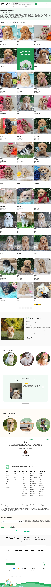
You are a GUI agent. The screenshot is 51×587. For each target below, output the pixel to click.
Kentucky (40, 481)
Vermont (31, 495)
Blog (38, 561)
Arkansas (40, 475)
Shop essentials (8, 561)
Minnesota (24, 483)
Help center (33, 554)
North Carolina (41, 487)
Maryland (32, 481)
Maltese (27, 368)
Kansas (23, 479)
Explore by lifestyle (9, 559)
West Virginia (41, 495)
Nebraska (24, 487)
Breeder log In (25, 552)
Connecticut (32, 473)
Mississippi (41, 485)
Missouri (23, 485)
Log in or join (17, 552)
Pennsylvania (32, 491)
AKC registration (18, 554)
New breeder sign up (26, 554)
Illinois (23, 473)
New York (32, 489)
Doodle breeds (10, 433)
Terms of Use (8, 575)
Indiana (23, 475)
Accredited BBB (23, 575)
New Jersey (32, 487)
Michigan (23, 481)
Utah (6, 485)
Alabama (40, 473)
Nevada (7, 481)
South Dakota (24, 493)
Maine (31, 479)
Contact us (32, 552)
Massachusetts (33, 483)
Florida (40, 477)
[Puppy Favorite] (15, 26)
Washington (8, 487)
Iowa (23, 477)
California (7, 473)
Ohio (23, 491)
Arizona (15, 473)
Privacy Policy (13, 575)
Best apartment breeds (27, 433)
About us (14, 6)
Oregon (7, 483)
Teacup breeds (43, 433)
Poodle (10, 368)
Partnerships (17, 561)
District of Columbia (33, 477)
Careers (39, 563)
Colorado (7, 475)
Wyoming (7, 489)
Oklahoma (15, 477)
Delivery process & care (29, 6)
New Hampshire (33, 485)
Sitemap (18, 575)
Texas (15, 479)
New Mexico (16, 475)
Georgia (40, 479)
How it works (20, 6)
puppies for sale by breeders (25, 467)
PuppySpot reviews (18, 563)
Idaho (6, 477)
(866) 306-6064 (29, 539)
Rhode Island (32, 493)
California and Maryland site (31, 575)
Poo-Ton (43, 368)
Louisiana (40, 483)
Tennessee (41, 491)
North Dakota (24, 489)
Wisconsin (24, 495)
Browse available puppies (6, 6)
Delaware (32, 475)
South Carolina (41, 489)
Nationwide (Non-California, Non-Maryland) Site (13, 576)
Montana (7, 479)
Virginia (40, 493)
